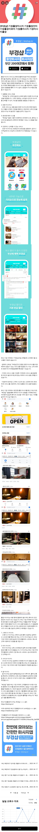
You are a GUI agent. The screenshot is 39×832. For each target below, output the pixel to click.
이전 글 (23, 793)
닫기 (19, 829)
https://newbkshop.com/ (9, 711)
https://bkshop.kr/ (7, 704)
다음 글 (15, 793)
